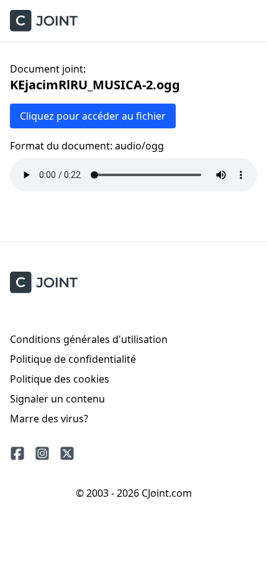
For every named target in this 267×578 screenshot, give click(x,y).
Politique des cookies (59, 379)
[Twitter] (67, 453)
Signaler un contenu (57, 399)
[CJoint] (44, 282)
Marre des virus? (49, 418)
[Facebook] (17, 453)
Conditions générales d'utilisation (89, 339)
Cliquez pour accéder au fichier (93, 116)
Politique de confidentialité (73, 359)
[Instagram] (42, 453)
